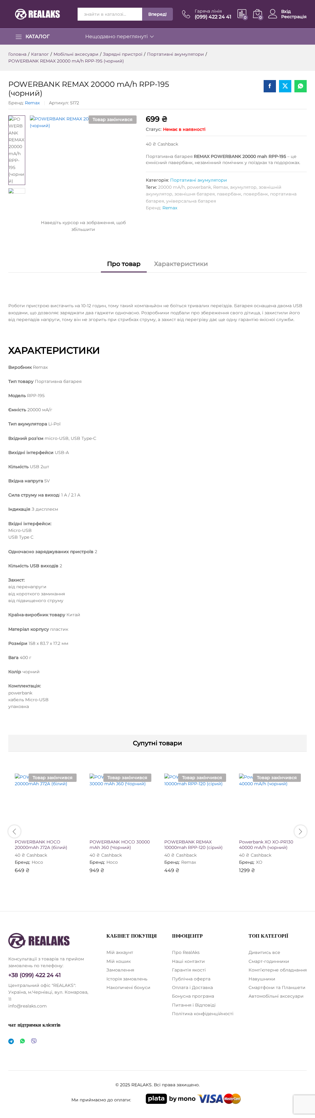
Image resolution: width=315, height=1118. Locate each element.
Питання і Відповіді (194, 1005)
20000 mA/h (171, 187)
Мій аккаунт (119, 952)
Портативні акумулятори (198, 180)
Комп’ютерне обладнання (278, 970)
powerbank (199, 187)
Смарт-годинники (269, 961)
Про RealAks (186, 952)
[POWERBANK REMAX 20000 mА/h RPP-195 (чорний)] (270, 86)
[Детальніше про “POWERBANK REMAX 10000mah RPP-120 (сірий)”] (180, 831)
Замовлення (120, 970)
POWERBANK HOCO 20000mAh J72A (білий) (41, 844)
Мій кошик (118, 961)
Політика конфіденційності (202, 1013)
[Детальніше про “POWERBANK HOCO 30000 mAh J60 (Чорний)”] (105, 831)
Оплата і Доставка (192, 987)
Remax (32, 103)
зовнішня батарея (194, 194)
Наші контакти (188, 961)
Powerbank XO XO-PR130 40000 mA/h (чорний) (266, 844)
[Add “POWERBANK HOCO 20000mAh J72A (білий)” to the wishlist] (59, 831)
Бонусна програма (193, 996)
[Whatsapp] (22, 1041)
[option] (45, 828)
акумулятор (243, 187)
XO (259, 862)
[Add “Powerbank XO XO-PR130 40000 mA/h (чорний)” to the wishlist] (283, 831)
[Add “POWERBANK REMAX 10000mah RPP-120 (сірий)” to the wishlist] (208, 831)
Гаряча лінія (208, 11)
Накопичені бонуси (128, 987)
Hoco (37, 862)
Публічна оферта (191, 979)
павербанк (229, 194)
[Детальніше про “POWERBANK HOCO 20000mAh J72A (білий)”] (31, 831)
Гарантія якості (189, 970)
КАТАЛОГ (38, 36)
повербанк (255, 194)
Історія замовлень (126, 979)
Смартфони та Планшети (277, 987)
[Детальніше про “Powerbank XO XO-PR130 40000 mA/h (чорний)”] (255, 831)
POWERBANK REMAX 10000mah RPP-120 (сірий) (193, 844)
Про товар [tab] (124, 264)
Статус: (153, 129)
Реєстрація (294, 16)
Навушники (262, 979)
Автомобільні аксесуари (276, 996)
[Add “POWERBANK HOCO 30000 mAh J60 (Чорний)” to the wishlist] (134, 831)
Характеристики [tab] (181, 264)
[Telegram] (11, 1041)
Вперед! (157, 14)
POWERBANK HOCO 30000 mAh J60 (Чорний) (120, 844)
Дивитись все (264, 952)
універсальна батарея (191, 201)
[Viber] (34, 1041)
